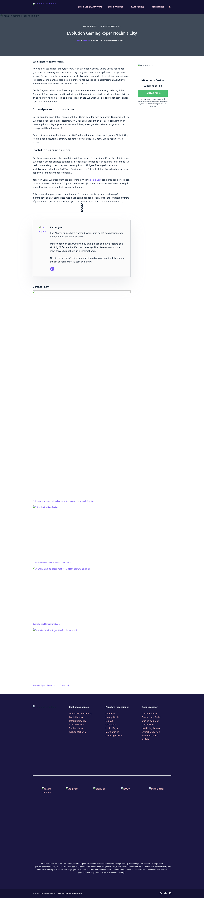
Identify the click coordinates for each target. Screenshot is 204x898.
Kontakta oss (76, 717)
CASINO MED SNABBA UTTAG (90, 7)
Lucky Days (111, 728)
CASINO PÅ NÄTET (115, 7)
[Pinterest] (82, 208)
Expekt (109, 720)
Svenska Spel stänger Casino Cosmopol (51, 685)
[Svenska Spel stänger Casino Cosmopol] (82, 656)
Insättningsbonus (151, 728)
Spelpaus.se (142, 101)
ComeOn (110, 713)
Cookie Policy (76, 724)
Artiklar (146, 739)
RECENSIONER (158, 7)
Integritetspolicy (77, 720)
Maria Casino (112, 731)
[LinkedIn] (82, 211)
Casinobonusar (150, 713)
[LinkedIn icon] (52, 269)
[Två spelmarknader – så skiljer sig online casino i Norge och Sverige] (82, 394)
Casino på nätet (150, 720)
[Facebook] (82, 204)
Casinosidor (148, 724)
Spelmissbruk (76, 728)
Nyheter (86, 40)
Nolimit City (94, 179)
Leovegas (110, 724)
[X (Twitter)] (82, 206)
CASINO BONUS (137, 7)
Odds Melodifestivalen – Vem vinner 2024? (52, 562)
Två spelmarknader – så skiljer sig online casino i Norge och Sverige (63, 501)
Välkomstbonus (150, 735)
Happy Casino (112, 717)
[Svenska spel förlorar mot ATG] (82, 594)
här (155, 106)
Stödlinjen (161, 99)
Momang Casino (114, 735)
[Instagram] (165, 893)
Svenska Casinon (151, 731)
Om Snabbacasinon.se (80, 713)
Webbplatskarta (77, 731)
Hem (78, 40)
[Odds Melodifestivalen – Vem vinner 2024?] (82, 533)
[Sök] (170, 7)
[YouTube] (170, 893)
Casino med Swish (151, 717)
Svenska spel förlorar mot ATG (46, 624)
